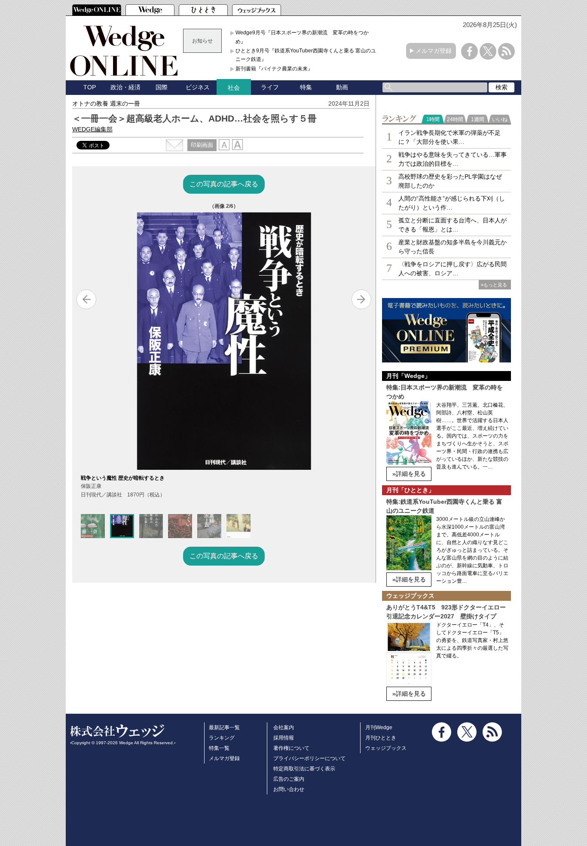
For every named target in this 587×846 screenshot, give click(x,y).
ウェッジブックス (386, 748)
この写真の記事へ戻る (224, 184)
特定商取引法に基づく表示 (304, 769)
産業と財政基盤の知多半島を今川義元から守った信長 (452, 247)
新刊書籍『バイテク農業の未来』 (274, 69)
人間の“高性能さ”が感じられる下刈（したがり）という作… (451, 203)
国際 (162, 87)
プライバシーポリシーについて (309, 758)
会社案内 (283, 727)
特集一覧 (219, 748)
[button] (93, 526)
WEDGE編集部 (92, 129)
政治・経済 (125, 87)
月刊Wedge (378, 727)
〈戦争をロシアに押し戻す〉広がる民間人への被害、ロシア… (452, 269)
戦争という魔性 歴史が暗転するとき (123, 478)
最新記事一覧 (224, 727)
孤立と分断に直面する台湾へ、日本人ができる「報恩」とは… (452, 225)
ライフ (270, 87)
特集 (306, 87)
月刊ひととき (380, 738)
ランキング (222, 738)
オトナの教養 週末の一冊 (106, 103)
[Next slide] (361, 299)
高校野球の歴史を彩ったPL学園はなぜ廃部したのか (450, 181)
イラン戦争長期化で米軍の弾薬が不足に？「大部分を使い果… (449, 137)
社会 (234, 87)
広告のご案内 (288, 779)
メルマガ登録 (434, 50)
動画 (342, 87)
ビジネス (198, 87)
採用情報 (283, 738)
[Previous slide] (86, 299)
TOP (89, 87)
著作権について (291, 748)
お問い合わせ (288, 789)
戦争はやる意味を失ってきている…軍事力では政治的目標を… (452, 159)
